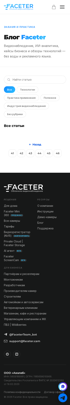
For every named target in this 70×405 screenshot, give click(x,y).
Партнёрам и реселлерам (21, 274)
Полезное (50, 97)
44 (39, 153)
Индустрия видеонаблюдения (26, 105)
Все (9, 89)
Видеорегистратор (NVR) (17, 233)
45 (48, 153)
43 (30, 153)
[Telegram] (7, 354)
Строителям (12, 296)
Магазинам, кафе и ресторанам (25, 313)
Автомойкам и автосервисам (23, 302)
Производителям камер (20, 290)
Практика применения (21, 97)
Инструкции (45, 211)
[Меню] (62, 7)
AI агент (12, 250)
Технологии (27, 89)
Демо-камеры (47, 217)
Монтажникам (13, 279)
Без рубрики (15, 114)
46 (58, 153)
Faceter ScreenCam (14, 258)
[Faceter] (18, 7)
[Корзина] (54, 7)
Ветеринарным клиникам (21, 307)
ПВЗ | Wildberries (15, 324)
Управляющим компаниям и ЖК (25, 319)
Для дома (10, 205)
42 (21, 153)
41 (12, 153)
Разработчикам (14, 285)
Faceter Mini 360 (13, 213)
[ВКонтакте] (16, 354)
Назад (36, 144)
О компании (45, 205)
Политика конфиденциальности (22, 392)
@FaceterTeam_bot (23, 334)
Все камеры (12, 220)
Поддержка (45, 228)
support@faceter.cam (24, 341)
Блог (40, 222)
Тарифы (9, 226)
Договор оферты (54, 392)
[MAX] (62, 386)
